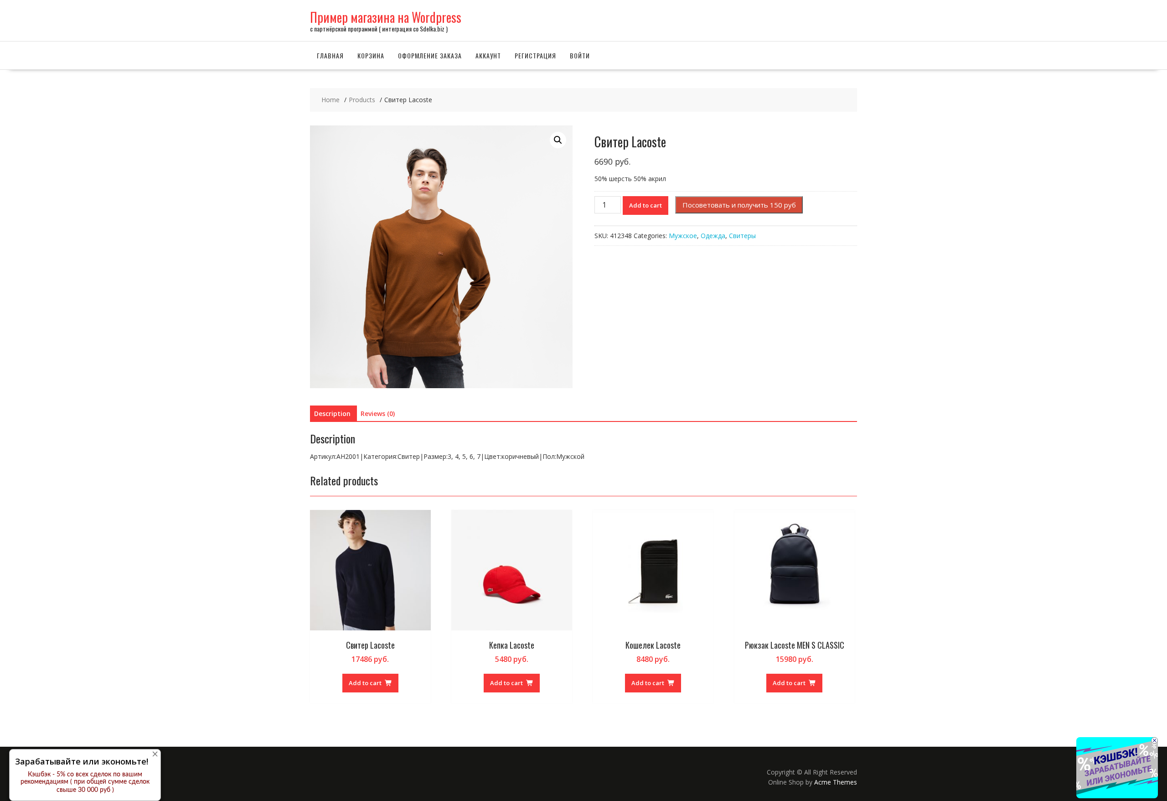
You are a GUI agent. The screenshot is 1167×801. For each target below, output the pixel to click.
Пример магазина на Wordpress (385, 17)
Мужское (683, 235)
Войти (580, 55)
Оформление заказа (430, 55)
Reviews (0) (378, 413)
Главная (330, 55)
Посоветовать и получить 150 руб (739, 204)
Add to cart (645, 205)
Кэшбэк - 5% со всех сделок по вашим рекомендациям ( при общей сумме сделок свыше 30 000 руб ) (85, 782)
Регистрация (535, 55)
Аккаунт (488, 55)
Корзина (370, 55)
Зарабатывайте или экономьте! (81, 761)
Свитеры (742, 235)
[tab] (332, 414)
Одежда (713, 235)
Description (332, 413)
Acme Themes (835, 782)
